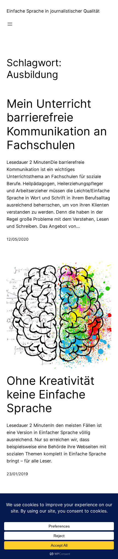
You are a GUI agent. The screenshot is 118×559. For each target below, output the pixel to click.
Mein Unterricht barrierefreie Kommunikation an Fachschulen (57, 124)
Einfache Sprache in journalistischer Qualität (53, 11)
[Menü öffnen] (10, 24)
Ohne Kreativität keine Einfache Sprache (50, 394)
